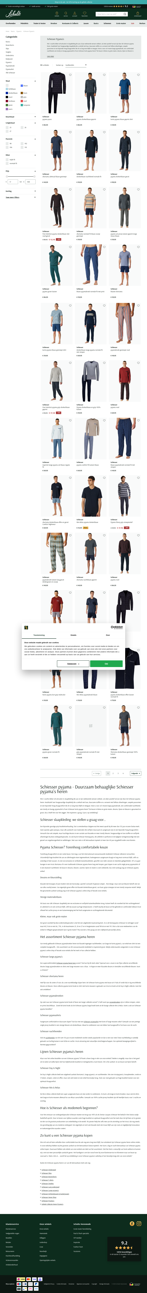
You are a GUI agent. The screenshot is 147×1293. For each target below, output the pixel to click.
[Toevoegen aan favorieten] (70, 75)
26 (25, 127)
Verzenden (9, 1247)
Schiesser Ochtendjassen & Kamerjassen (55, 1194)
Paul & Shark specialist (81, 1233)
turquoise (27, 105)
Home (7, 31)
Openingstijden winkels (47, 1260)
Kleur (8, 155)
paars (10, 109)
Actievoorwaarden (12, 1260)
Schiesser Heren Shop (49, 1197)
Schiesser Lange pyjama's (50, 1190)
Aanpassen (71, 664)
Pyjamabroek (10, 66)
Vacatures (77, 1251)
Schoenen (107, 23)
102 (26, 143)
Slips (7, 48)
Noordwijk (43, 1251)
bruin (25, 93)
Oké (106, 664)
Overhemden (11, 23)
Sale (132, 23)
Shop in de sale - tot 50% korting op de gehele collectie (73, 2)
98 (10, 143)
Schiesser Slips (47, 1173)
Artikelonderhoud (12, 1265)
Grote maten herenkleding (82, 1229)
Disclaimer (71, 1284)
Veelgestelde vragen (12, 1233)
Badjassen (9, 59)
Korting (8, 191)
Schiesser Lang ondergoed (50, 1187)
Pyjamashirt (10, 69)
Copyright (94, 1284)
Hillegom (43, 1238)
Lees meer (50, 56)
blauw (26, 86)
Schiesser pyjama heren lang (66, 963)
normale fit (13, 163)
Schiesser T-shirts (47, 1180)
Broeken (54, 23)
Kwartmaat (10, 117)
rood (25, 101)
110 (26, 147)
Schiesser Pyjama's (48, 1201)
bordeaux (12, 101)
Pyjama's (19, 31)
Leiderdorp (43, 1242)
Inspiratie (77, 1242)
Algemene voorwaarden (83, 1284)
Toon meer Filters (12, 197)
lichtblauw (12, 89)
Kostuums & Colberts (70, 23)
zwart (10, 97)
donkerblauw (13, 93)
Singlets (8, 52)
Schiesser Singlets (48, 1183)
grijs (25, 97)
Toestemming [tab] (39, 635)
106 (11, 147)
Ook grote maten (52, 6)
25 (10, 127)
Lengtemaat (10, 123)
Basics (96, 23)
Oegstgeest (43, 1256)
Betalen (8, 1242)
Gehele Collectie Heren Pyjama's (52, 1204)
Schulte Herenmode (82, 1224)
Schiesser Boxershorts (49, 1177)
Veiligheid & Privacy (49, 1284)
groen (11, 105)
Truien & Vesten (39, 23)
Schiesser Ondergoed (49, 1170)
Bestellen (9, 1238)
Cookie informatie (61, 1284)
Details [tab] (73, 635)
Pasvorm (9, 139)
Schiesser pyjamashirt (91, 1022)
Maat (8, 81)
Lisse (41, 1247)
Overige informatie (104, 1284)
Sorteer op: (60, 65)
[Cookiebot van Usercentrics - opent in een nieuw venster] (113, 627)
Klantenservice (12, 1224)
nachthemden (50, 1038)
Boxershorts (10, 45)
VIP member (78, 1238)
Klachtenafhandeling (13, 1256)
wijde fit (12, 159)
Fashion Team (78, 1247)
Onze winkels (45, 1224)
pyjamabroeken (115, 1002)
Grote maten (121, 23)
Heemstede (43, 1233)
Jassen (86, 23)
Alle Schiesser (10, 73)
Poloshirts (24, 23)
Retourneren (10, 1251)
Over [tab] (108, 635)
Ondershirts (10, 55)
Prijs (7, 171)
